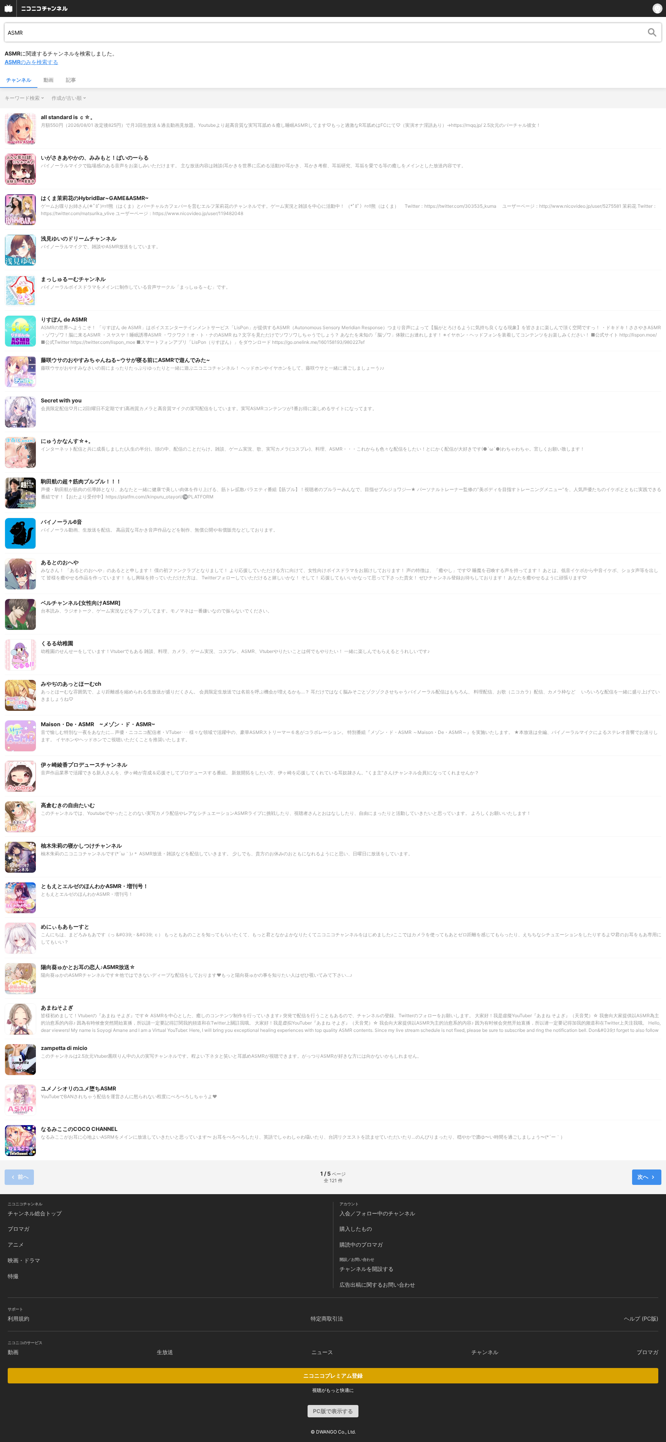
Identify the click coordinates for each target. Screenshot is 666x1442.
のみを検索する (31, 62)
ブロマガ (18, 1228)
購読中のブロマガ (361, 1244)
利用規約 (18, 1318)
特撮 (13, 1276)
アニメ (16, 1244)
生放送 (165, 1352)
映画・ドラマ (24, 1260)
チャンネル (18, 80)
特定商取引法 (327, 1318)
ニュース (322, 1352)
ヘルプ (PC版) (641, 1318)
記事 (71, 80)
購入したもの (356, 1228)
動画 (49, 80)
